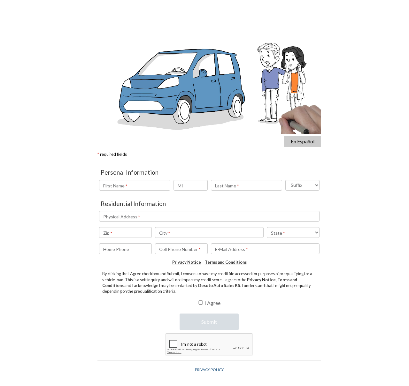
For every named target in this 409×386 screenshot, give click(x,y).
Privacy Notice (186, 262)
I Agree (212, 303)
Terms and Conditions (226, 262)
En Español (302, 141)
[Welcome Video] (209, 71)
